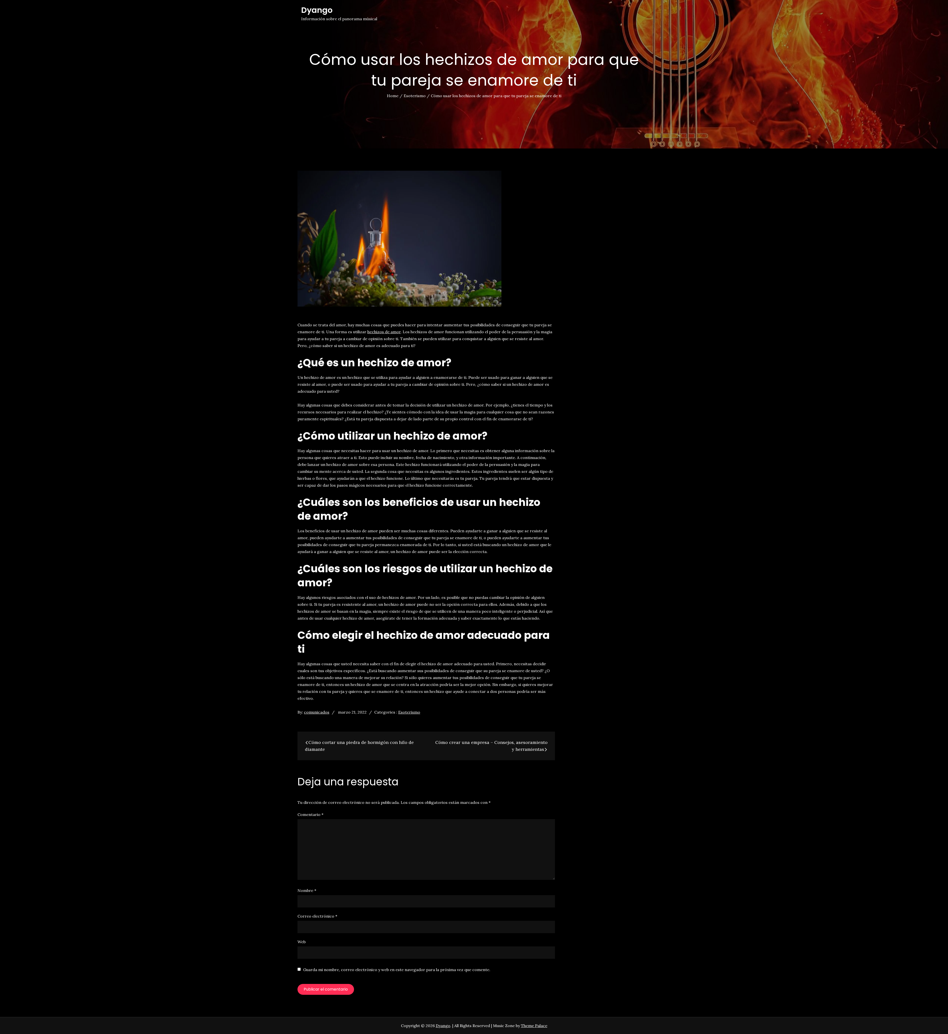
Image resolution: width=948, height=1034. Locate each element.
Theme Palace (534, 1025)
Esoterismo (409, 712)
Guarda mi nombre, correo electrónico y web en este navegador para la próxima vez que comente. (396, 970)
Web (301, 941)
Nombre (306, 890)
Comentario (310, 814)
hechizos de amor (384, 331)
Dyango (317, 10)
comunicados (316, 712)
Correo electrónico (317, 916)
